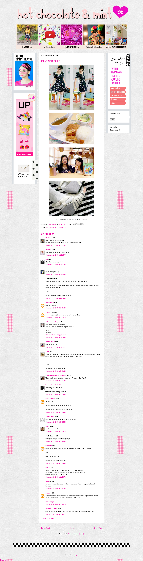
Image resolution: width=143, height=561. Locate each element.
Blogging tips (4, 560)
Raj (46, 259)
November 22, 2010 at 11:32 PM (55, 432)
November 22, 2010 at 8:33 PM (55, 422)
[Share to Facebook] (80, 224)
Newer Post (45, 528)
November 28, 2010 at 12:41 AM (55, 514)
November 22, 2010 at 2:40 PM (55, 394)
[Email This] (74, 224)
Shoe (47, 351)
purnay (47, 493)
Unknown (48, 312)
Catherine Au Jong (51, 322)
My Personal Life (60, 227)
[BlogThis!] (76, 224)
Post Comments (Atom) (76, 534)
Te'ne (47, 481)
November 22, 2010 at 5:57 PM (55, 412)
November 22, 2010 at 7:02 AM (55, 371)
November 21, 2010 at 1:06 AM (55, 265)
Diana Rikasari (50, 399)
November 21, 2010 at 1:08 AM (55, 274)
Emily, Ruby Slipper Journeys (55, 375)
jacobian (48, 249)
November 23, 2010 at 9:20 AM (55, 463)
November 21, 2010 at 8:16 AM (55, 308)
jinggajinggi (49, 302)
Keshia (47, 467)
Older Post (98, 528)
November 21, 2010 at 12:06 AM (55, 245)
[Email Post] (70, 224)
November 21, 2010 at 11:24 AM (55, 317)
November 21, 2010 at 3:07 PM (55, 337)
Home (72, 528)
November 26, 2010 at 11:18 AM (55, 504)
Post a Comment (48, 518)
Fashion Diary (50, 227)
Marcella (48, 238)
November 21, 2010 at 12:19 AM (55, 255)
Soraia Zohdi (49, 416)
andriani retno (50, 269)
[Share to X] (78, 224)
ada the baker (50, 342)
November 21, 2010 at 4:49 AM (55, 298)
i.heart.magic (49, 502)
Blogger (75, 555)
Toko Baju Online (51, 509)
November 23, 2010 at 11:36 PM (55, 477)
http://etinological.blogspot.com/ (55, 335)
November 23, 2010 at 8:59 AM (55, 441)
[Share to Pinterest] (82, 224)
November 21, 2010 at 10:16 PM (55, 347)
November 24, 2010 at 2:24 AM (55, 489)
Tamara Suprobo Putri (53, 385)
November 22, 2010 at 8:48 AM (55, 381)
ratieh (47, 426)
